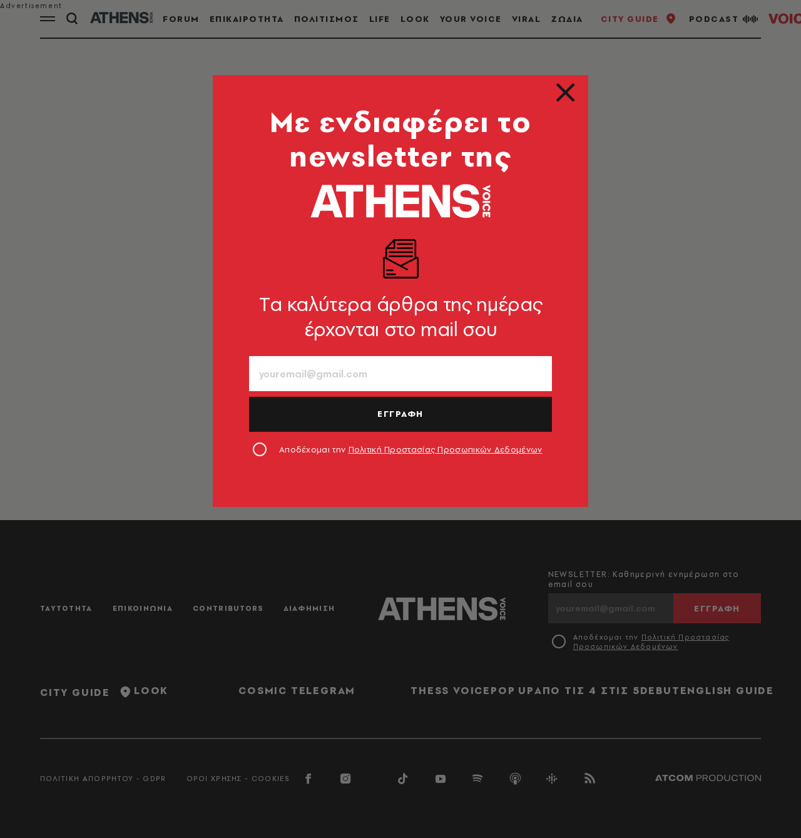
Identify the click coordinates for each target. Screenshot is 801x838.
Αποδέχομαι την (411, 449)
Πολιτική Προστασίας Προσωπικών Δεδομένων (446, 449)
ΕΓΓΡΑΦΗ (400, 413)
